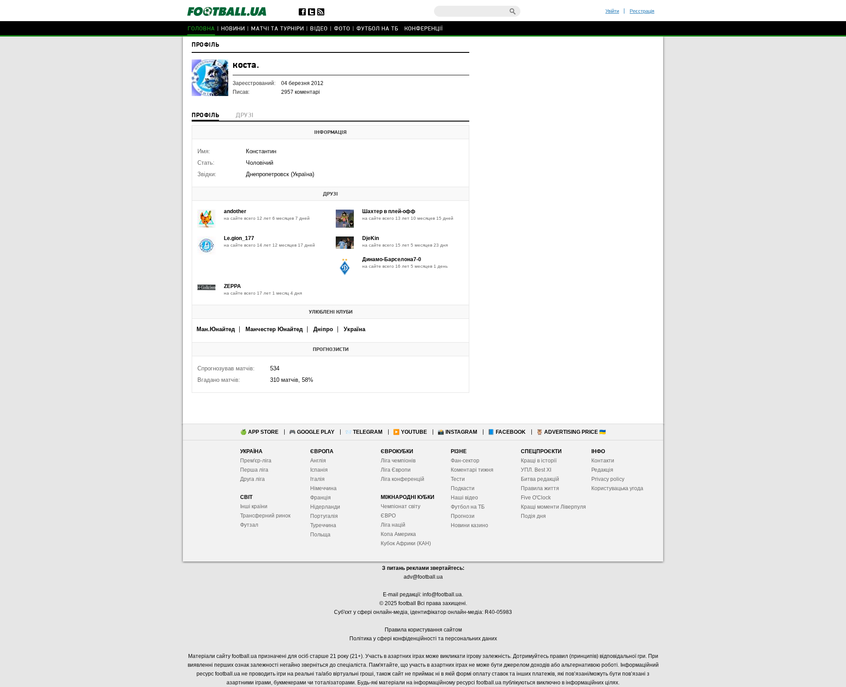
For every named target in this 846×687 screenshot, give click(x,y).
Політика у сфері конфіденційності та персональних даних (423, 638)
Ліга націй (393, 525)
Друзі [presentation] (244, 115)
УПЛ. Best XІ (536, 470)
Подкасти (463, 488)
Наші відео (464, 498)
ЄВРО (388, 516)
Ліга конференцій (402, 479)
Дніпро (323, 329)
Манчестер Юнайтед (274, 329)
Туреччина (323, 525)
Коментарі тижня (472, 470)
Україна (354, 329)
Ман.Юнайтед (216, 329)
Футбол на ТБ (377, 29)
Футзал (249, 525)
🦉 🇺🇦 (571, 432)
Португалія (324, 516)
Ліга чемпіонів (398, 461)
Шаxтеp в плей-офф (389, 211)
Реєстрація (642, 11)
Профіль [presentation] (205, 115)
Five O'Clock (536, 498)
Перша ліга (254, 470)
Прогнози (463, 516)
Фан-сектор (465, 461)
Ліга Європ (394, 470)
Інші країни (253, 506)
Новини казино (469, 525)
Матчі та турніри (277, 29)
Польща (320, 535)
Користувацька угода (617, 488)
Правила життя (540, 488)
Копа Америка (398, 534)
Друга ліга (252, 479)
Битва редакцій (540, 479)
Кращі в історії (539, 461)
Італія (317, 479)
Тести (458, 479)
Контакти (602, 461)
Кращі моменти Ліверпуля (553, 507)
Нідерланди (325, 507)
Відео (319, 29)
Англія (318, 461)
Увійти (612, 11)
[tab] (205, 116)
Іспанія (319, 470)
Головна (201, 29)
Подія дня (533, 516)
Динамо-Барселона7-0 (391, 259)
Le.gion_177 (239, 238)
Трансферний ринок (265, 516)
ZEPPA (232, 286)
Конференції (423, 29)
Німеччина (323, 488)
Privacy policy (607, 479)
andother (235, 211)
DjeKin (370, 238)
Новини (233, 29)
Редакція (602, 470)
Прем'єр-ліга (255, 461)
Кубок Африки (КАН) (406, 543)
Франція (320, 498)
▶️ (410, 432)
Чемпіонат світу (400, 506)
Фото (342, 29)
